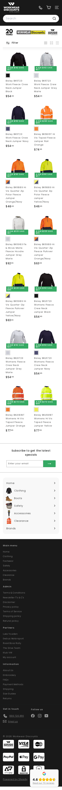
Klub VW (7, 652)
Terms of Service (12, 611)
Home (6, 551)
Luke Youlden (10, 633)
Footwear (8, 561)
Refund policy (11, 620)
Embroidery (9, 675)
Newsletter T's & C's (13, 597)
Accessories (10, 570)
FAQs (6, 679)
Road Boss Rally (12, 643)
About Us (8, 670)
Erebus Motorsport (13, 638)
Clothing (8, 556)
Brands (7, 579)
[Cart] (49, 7)
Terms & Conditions (14, 592)
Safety (6, 565)
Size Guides (9, 693)
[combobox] (31, 18)
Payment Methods (13, 684)
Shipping (8, 689)
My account (9, 657)
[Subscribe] (49, 463)
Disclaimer (9, 602)
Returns (7, 698)
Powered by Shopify (15, 779)
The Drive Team (11, 648)
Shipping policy (12, 616)
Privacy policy (11, 606)
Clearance (8, 575)
